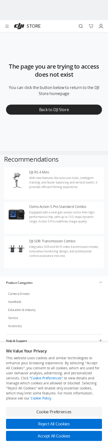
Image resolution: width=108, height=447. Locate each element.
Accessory (15, 326)
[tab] (54, 282)
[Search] (81, 26)
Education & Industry (22, 310)
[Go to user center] (101, 26)
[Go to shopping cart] (91, 26)
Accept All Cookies (54, 436)
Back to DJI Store (54, 109)
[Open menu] (7, 26)
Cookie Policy (41, 398)
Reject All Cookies (54, 424)
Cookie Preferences (46, 378)
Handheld (14, 302)
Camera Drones (19, 294)
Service (13, 318)
